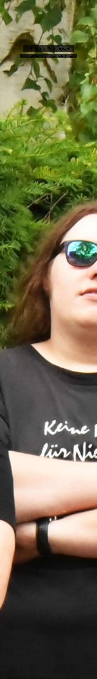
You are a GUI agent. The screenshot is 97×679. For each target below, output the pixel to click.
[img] (48, 339)
